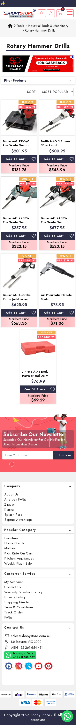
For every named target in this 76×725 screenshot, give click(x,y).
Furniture (11, 538)
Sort (31, 92)
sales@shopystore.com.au (31, 635)
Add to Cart (16, 159)
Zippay (9, 504)
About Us (11, 494)
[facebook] (8, 666)
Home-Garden (15, 543)
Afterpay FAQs (15, 499)
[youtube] (38, 666)
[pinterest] (48, 666)
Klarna (9, 509)
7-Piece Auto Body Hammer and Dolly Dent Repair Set (35, 376)
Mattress (10, 548)
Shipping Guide (16, 602)
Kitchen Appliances (19, 558)
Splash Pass (13, 514)
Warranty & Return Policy (23, 592)
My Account (13, 582)
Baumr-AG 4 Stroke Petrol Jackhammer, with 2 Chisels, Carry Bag (17, 301)
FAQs (8, 617)
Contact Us (12, 587)
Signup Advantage (18, 519)
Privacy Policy (15, 597)
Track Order (13, 612)
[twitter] (28, 666)
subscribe (63, 455)
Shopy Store (40, 715)
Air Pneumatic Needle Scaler (56, 297)
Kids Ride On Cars (18, 553)
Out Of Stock (34, 389)
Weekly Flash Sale (18, 563)
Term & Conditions (19, 607)
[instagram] (18, 666)
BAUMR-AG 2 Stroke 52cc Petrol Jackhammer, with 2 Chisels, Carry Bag (55, 147)
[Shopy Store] (19, 13)
